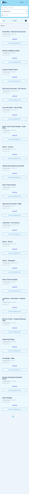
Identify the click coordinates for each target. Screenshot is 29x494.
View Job (14, 39)
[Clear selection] (26, 11)
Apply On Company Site (14, 43)
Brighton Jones (7, 34)
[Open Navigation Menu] (26, 2)
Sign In (22, 2)
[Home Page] (5, 2)
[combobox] (15, 7)
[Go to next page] (19, 417)
